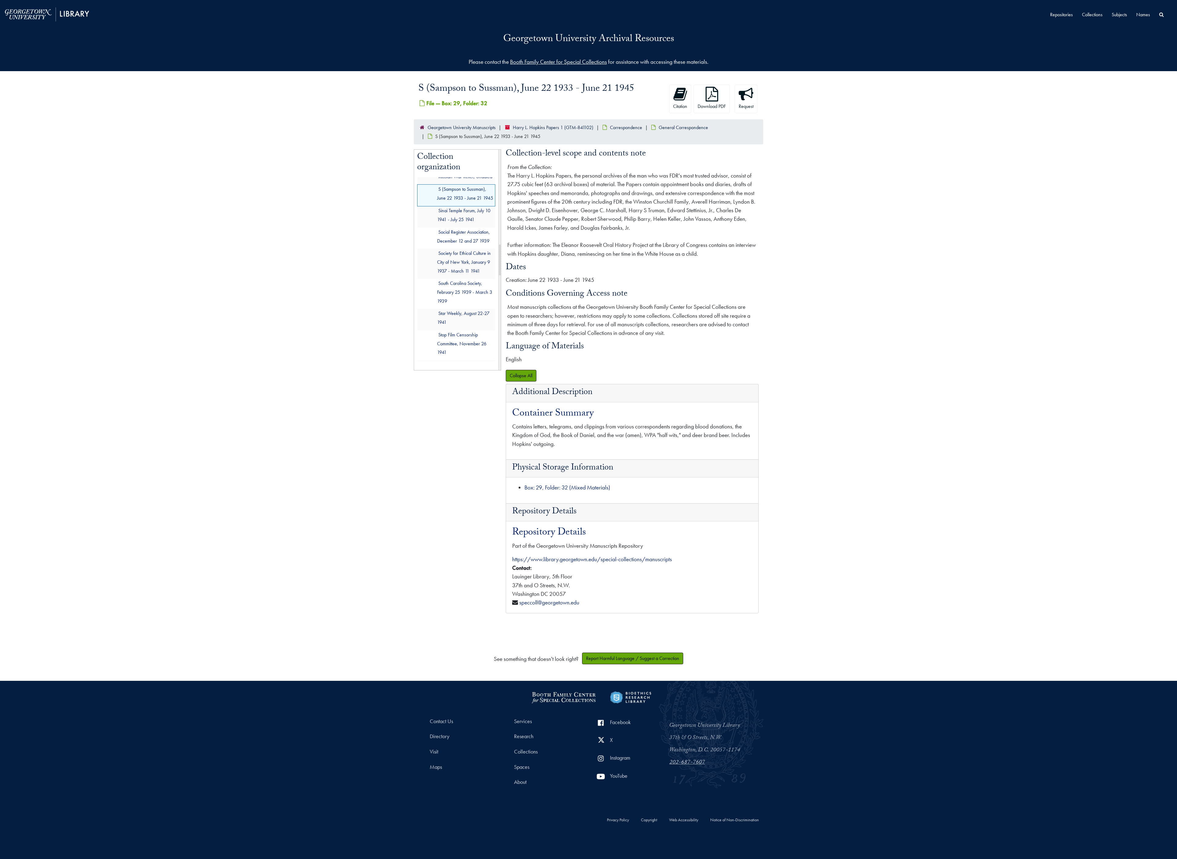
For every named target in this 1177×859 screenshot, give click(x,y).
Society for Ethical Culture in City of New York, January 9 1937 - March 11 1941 (464, 262)
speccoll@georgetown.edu (549, 602)
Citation (680, 106)
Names (1143, 14)
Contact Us (441, 721)
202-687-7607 (687, 763)
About (520, 782)
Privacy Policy (618, 820)
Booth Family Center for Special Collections (558, 62)
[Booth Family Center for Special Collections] (563, 696)
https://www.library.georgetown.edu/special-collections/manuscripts (592, 559)
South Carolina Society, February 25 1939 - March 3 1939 (464, 292)
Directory (439, 736)
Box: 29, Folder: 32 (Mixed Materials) (567, 487)
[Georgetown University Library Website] (47, 13)
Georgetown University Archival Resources (588, 39)
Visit (434, 751)
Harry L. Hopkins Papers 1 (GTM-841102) (553, 127)
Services (523, 721)
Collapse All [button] (521, 375)
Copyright (649, 820)
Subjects (1119, 14)
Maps (436, 767)
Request (746, 106)
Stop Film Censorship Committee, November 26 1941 (461, 344)
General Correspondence (683, 127)
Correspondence (626, 127)
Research (523, 736)
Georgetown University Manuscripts (462, 127)
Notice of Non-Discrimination (734, 820)
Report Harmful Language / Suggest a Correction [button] (632, 658)
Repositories (1061, 14)
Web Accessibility (683, 820)
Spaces (521, 767)
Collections (1092, 14)
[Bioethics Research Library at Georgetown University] (630, 696)
